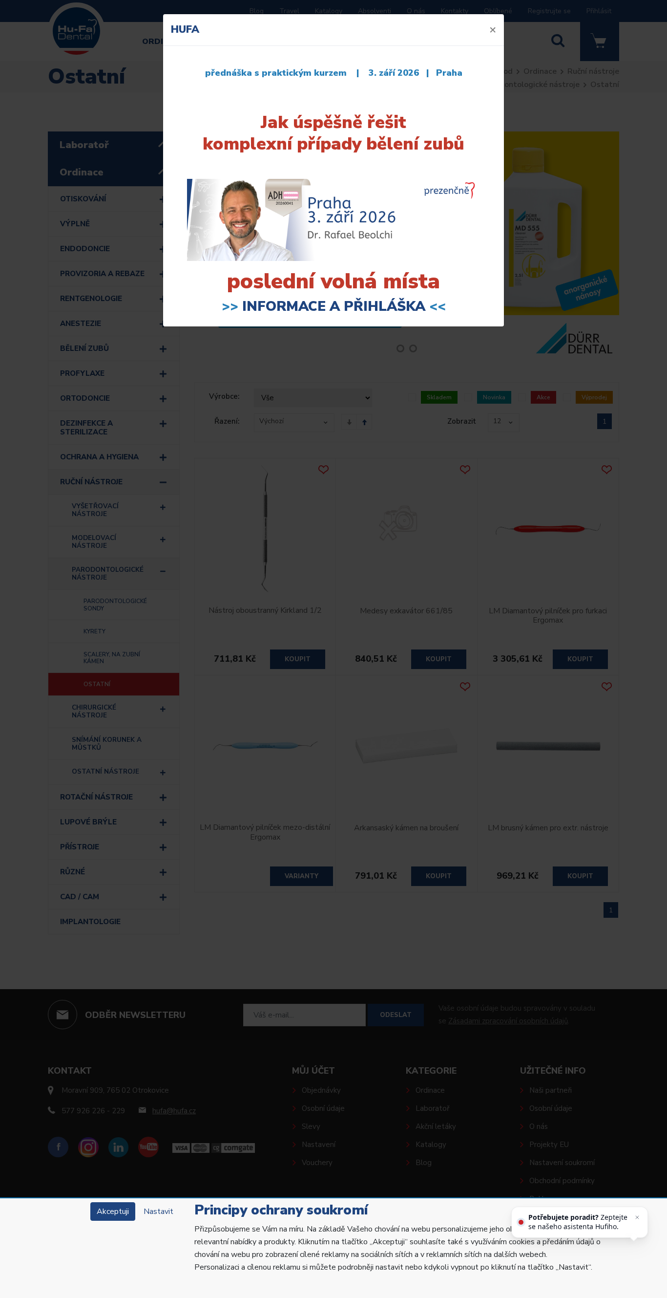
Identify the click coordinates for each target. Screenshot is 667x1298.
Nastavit (158, 1211)
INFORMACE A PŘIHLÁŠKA (333, 306)
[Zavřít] (637, 1217)
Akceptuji (113, 1211)
